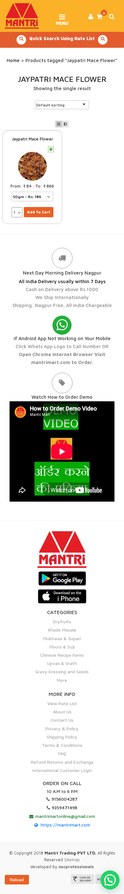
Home (13, 60)
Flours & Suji (62, 646)
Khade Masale (62, 630)
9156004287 (65, 799)
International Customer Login (62, 770)
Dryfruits (62, 621)
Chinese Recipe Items (62, 655)
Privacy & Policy (62, 728)
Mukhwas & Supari (62, 638)
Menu (62, 21)
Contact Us (62, 720)
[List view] (65, 124)
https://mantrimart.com (65, 824)
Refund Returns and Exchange (62, 762)
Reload (17, 879)
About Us (62, 711)
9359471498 (64, 807)
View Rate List (62, 703)
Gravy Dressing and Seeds (62, 671)
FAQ (62, 753)
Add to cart (38, 212)
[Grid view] (58, 124)
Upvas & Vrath (62, 663)
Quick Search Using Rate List (62, 38)
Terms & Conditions (62, 745)
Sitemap (72, 859)
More (62, 680)
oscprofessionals (76, 866)
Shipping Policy (62, 737)
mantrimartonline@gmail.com (65, 816)
